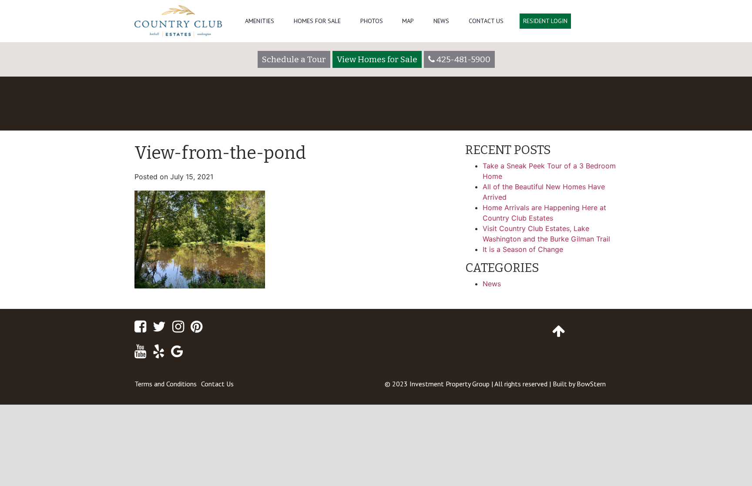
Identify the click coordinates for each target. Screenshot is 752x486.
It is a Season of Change (523, 249)
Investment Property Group (450, 383)
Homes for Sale (317, 21)
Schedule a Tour (294, 59)
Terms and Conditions (165, 383)
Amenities (259, 21)
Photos (371, 21)
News (441, 21)
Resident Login (545, 21)
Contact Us (486, 21)
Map (408, 21)
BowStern (591, 383)
